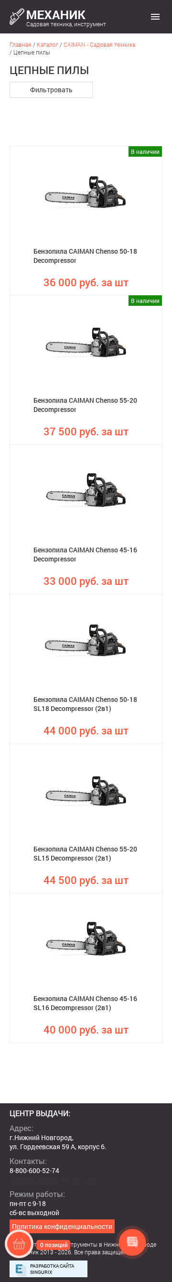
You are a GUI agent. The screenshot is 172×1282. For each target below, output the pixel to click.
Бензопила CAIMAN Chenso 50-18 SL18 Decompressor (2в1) (85, 704)
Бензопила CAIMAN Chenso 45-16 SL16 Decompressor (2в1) (85, 1003)
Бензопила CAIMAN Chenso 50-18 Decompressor (85, 256)
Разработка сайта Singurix (52, 1269)
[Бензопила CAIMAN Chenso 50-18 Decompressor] (86, 191)
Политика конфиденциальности (62, 1226)
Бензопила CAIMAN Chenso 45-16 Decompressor (85, 554)
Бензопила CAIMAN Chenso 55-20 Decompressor (85, 405)
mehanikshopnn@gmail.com (53, 1179)
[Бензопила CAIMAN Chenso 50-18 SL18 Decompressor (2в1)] (86, 639)
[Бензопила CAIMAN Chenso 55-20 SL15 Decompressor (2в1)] (86, 789)
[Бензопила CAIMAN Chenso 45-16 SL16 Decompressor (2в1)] (86, 939)
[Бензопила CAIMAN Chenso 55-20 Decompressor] (86, 340)
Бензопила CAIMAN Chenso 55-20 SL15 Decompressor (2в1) (85, 853)
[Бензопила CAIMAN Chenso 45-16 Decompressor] (86, 490)
